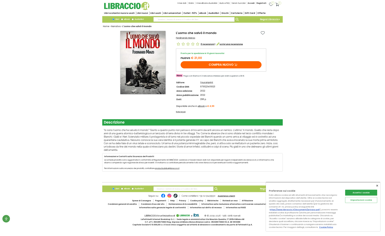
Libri (117, 19)
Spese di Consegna (141, 200)
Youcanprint (206, 82)
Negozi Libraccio (269, 19)
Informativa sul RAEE (236, 207)
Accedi (251, 3)
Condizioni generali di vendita (122, 204)
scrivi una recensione (231, 44)
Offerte (261, 13)
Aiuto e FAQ (224, 3)
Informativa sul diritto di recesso (206, 207)
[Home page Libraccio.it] (126, 9)
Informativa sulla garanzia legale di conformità (162, 207)
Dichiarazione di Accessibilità (183, 204)
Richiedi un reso (230, 200)
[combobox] (194, 19)
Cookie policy (196, 200)
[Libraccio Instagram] (169, 197)
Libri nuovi (142, 13)
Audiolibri (213, 13)
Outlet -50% (190, 13)
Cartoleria (236, 13)
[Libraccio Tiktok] (175, 197)
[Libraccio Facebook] (163, 197)
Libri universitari (172, 13)
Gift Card (250, 13)
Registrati (261, 3)
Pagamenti (160, 200)
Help (172, 200)
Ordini (191, 3)
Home (106, 26)
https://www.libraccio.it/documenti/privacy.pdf (295, 209)
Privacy (182, 200)
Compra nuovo (221, 65)
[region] (323, 206)
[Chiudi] (377, 186)
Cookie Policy (326, 227)
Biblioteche (212, 200)
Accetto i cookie (361, 192)
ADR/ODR (239, 204)
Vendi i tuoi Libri (239, 3)
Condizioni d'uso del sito (152, 204)
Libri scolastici (119, 13)
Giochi (225, 13)
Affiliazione (247, 200)
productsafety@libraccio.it (167, 168)
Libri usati (155, 13)
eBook (202, 13)
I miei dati (181, 3)
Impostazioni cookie (361, 200)
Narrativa (116, 26)
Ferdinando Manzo (185, 37)
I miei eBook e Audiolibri (206, 3)
